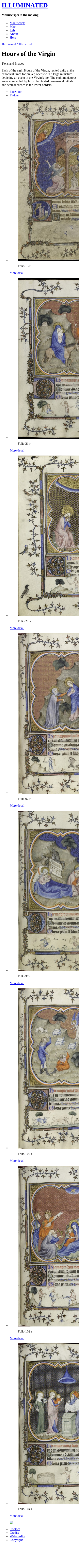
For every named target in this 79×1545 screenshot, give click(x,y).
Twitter (14, 95)
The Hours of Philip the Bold (17, 44)
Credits (14, 1532)
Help (13, 37)
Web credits (17, 1536)
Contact (15, 1529)
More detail (17, 273)
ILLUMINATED (25, 5)
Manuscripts (17, 23)
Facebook (16, 91)
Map (13, 26)
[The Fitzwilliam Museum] (11, 1523)
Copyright (16, 1540)
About (14, 34)
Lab (12, 30)
